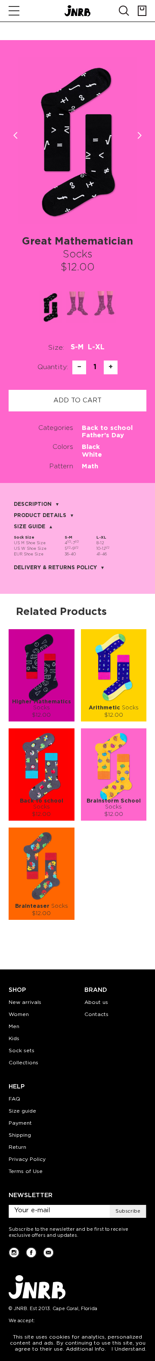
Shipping (20, 1135)
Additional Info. (86, 1349)
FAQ (14, 1099)
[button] (139, 135)
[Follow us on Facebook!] (31, 1252)
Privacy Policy (27, 1159)
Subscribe (127, 1211)
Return (17, 1147)
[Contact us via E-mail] (48, 1252)
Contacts (96, 1014)
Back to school (107, 428)
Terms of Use (26, 1171)
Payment (20, 1123)
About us (96, 1002)
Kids (14, 1038)
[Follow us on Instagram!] (14, 1252)
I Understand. (129, 1349)
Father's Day (103, 435)
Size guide (22, 1111)
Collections (23, 1062)
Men (14, 1026)
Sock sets (21, 1050)
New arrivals (25, 1002)
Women (19, 1014)
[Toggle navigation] (14, 10)
